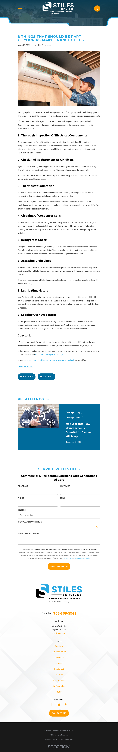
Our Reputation (58, 686)
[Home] (58, 8)
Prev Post (26, 377)
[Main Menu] (20, 8)
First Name (23, 486)
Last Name (65, 486)
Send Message (59, 566)
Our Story (59, 646)
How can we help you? (28, 534)
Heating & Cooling (25, 366)
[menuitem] (48, 739)
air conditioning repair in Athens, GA (49, 354)
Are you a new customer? (30, 522)
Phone (21, 498)
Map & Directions (59, 633)
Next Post (46, 377)
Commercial (59, 657)
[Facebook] (52, 704)
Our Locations (59, 680)
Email (62, 498)
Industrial (59, 663)
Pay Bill (59, 692)
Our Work (59, 674)
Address (22, 510)
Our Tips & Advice (59, 651)
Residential (59, 669)
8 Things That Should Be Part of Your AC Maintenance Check (49, 360)
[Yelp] (66, 704)
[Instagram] (59, 704)
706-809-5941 (64, 613)
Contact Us (59, 713)
